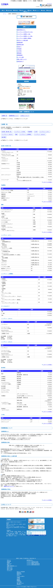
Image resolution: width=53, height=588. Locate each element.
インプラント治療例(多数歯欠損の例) (33, 564)
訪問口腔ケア (20, 61)
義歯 (16, 134)
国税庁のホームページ (9, 486)
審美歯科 (19, 53)
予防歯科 (19, 48)
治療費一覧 (4, 115)
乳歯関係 (30, 131)
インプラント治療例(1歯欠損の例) (32, 562)
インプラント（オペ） (44, 131)
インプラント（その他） (20, 131)
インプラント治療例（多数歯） (24, 38)
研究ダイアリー (9, 567)
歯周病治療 (20, 42)
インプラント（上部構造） (26, 134)
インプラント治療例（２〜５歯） (25, 36)
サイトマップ (49, 3)
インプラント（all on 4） (7, 134)
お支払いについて (25, 115)
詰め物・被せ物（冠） (7, 131)
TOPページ (9, 560)
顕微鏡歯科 (20, 55)
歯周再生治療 (20, 44)
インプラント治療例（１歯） (24, 34)
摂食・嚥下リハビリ (22, 59)
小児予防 (19, 50)
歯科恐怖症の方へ (21, 29)
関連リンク (27, 11)
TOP (4, 10)
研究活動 (49, 10)
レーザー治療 (20, 57)
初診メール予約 (9, 568)
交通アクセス (23, 10)
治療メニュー (37, 10)
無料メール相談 (9, 569)
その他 (35, 131)
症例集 (43, 10)
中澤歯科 (5, 4)
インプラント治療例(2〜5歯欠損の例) (33, 563)
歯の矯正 (4, 137)
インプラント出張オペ (21, 576)
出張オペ (19, 46)
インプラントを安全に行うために (25, 31)
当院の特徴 (9, 10)
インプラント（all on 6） (39, 134)
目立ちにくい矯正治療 (22, 40)
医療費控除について (13, 115)
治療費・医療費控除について (12, 565)
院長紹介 (16, 10)
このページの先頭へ (47, 182)
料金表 (30, 10)
